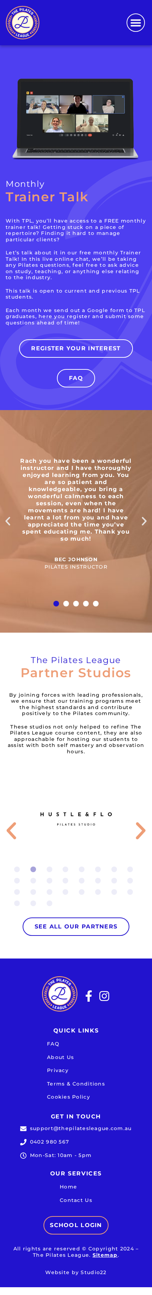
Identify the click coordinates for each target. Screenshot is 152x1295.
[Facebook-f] (88, 996)
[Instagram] (104, 996)
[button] (136, 22)
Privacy (58, 1070)
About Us (60, 1057)
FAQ (53, 1044)
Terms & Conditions (76, 1084)
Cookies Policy (68, 1097)
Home (68, 1187)
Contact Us (76, 1200)
